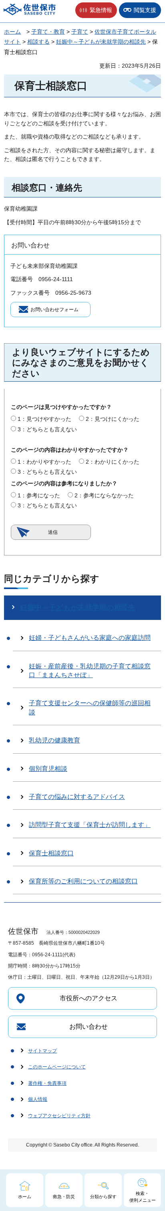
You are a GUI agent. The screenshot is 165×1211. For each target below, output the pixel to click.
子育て (79, 31)
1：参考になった (39, 495)
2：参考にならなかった (104, 495)
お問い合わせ (88, 1026)
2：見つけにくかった (112, 419)
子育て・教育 (48, 31)
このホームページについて (57, 1067)
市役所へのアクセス (88, 998)
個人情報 (37, 1099)
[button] (96, 10)
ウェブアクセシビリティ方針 (59, 1115)
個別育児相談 (48, 768)
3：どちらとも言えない (47, 429)
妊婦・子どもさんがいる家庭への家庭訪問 (90, 637)
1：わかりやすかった (44, 462)
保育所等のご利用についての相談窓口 (83, 881)
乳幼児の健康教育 (54, 740)
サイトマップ (42, 1051)
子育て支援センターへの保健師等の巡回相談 (90, 707)
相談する (38, 41)
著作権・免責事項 (47, 1083)
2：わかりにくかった (112, 462)
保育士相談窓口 (51, 853)
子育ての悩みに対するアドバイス (77, 796)
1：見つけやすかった (44, 419)
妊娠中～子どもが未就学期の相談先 (101, 41)
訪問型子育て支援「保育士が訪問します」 (90, 824)
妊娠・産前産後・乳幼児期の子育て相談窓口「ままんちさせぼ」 (90, 670)
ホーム (12, 31)
